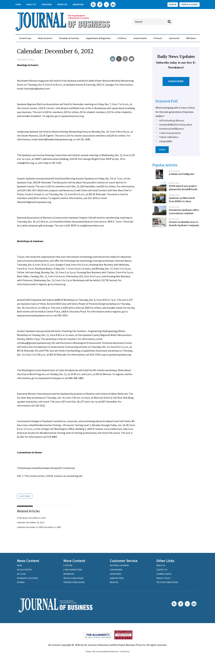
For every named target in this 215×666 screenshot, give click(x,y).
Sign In (172, 4)
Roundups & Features (69, 38)
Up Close (21, 574)
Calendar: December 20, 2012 (30, 522)
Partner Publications (74, 582)
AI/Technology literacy (171, 120)
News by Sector (45, 38)
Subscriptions (117, 578)
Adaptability (165, 141)
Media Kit (114, 582)
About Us (31, 4)
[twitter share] (119, 58)
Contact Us (161, 569)
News (19, 565)
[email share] (131, 58)
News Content (28, 560)
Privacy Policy (163, 578)
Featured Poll (167, 101)
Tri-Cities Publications (167, 582)
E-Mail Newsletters (72, 569)
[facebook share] (125, 58)
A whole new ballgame (181, 174)
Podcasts (158, 38)
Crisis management (170, 133)
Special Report (24, 569)
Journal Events (140, 38)
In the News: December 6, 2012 (31, 517)
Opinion (21, 582)
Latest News (24, 496)
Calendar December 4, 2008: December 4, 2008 (39, 527)
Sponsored (174, 38)
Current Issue (25, 38)
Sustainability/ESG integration (175, 124)
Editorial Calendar (119, 565)
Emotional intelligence (171, 128)
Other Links (165, 560)
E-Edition (121, 38)
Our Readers (116, 569)
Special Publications (73, 578)
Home (18, 4)
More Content (74, 560)
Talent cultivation (168, 137)
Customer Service (124, 560)
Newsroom (78, 4)
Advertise (62, 4)
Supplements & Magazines (98, 38)
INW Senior (191, 38)
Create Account (189, 4)
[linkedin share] (112, 58)
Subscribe (46, 4)
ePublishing (124, 651)
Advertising (115, 574)
